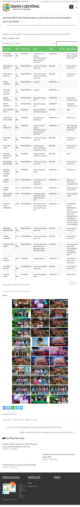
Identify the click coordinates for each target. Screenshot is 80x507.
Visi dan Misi (54, 1)
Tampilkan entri (11, 43)
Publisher (8, 420)
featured (13, 414)
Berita (29, 420)
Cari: (54, 43)
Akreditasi (75, 1)
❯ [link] (76, 283)
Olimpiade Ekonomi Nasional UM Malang (19, 465)
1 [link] (72, 283)
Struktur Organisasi (65, 1)
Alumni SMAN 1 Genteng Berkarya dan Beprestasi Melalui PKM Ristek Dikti (33, 427)
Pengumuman (32, 486)
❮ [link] (68, 283)
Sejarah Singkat (45, 1)
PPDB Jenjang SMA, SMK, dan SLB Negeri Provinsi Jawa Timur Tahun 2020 (47, 432)
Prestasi (34, 420)
